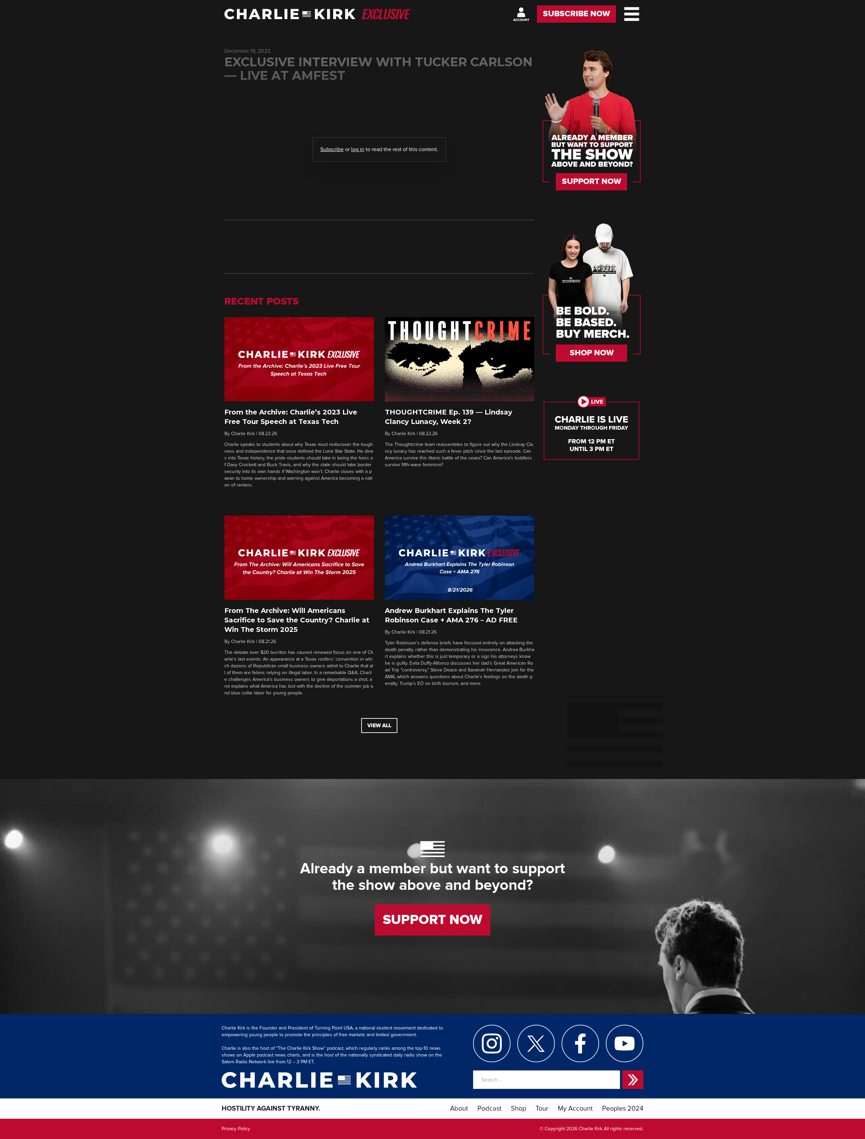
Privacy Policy (236, 1128)
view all (379, 725)
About (459, 1108)
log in (357, 149)
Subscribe (332, 149)
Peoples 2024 (622, 1108)
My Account (575, 1108)
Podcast (489, 1108)
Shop (518, 1108)
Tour (542, 1108)
